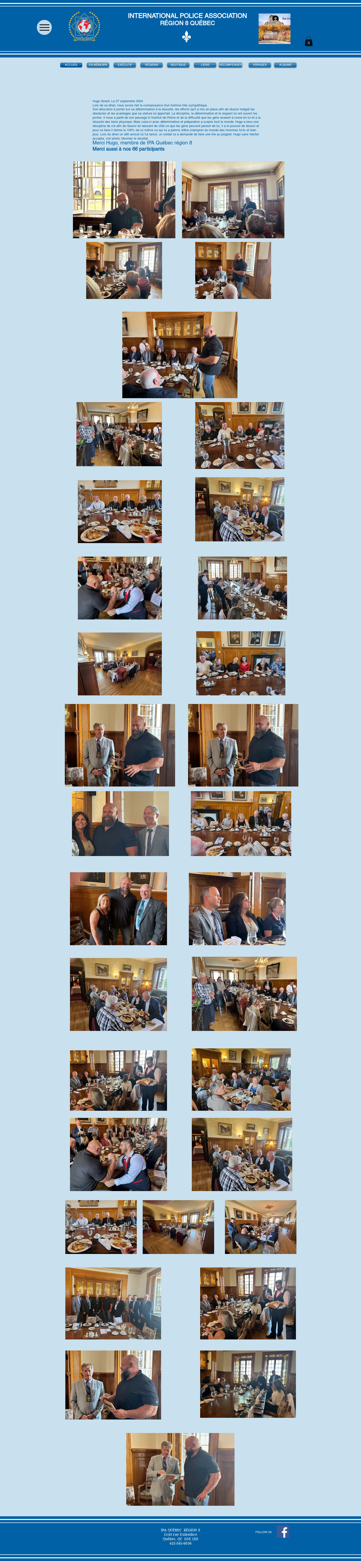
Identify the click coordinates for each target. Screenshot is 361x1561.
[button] (309, 41)
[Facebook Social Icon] (283, 1531)
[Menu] (44, 27)
